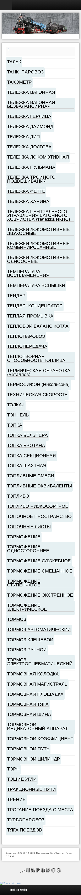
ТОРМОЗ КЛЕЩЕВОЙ (30, 639)
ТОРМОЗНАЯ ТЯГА (28, 704)
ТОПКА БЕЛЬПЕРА (27, 435)
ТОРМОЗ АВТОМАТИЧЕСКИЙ (39, 629)
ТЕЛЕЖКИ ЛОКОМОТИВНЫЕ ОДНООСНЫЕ (38, 259)
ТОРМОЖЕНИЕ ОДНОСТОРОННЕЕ (28, 548)
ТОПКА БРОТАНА (26, 445)
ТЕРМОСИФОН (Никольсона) (38, 384)
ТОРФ (13, 769)
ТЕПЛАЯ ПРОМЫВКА (30, 316)
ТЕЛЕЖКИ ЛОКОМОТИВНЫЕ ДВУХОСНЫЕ (38, 231)
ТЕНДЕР (16, 295)
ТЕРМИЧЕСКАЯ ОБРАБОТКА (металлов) (38, 372)
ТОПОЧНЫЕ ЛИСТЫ (29, 526)
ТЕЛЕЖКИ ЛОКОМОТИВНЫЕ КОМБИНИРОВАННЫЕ (38, 245)
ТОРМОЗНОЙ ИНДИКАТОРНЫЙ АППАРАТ (37, 726)
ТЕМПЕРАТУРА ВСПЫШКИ (36, 285)
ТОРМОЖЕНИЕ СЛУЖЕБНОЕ (39, 560)
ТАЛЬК (14, 61)
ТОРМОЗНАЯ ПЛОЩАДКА (35, 694)
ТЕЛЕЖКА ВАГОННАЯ (31, 92)
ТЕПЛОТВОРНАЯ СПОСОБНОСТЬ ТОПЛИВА (36, 358)
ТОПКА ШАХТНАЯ (26, 465)
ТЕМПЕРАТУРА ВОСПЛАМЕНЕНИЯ (28, 273)
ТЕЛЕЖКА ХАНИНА (28, 201)
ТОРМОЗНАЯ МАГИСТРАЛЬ (37, 684)
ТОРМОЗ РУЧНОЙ (27, 649)
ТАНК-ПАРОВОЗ (25, 71)
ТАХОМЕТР (19, 82)
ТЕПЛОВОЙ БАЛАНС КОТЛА (38, 326)
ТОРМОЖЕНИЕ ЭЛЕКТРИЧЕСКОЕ (27, 607)
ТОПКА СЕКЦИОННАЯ (31, 455)
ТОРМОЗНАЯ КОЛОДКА (33, 673)
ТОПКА (14, 425)
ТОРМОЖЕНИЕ (23, 536)
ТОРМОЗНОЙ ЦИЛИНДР (33, 759)
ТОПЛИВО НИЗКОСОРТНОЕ (37, 506)
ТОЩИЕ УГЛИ (22, 779)
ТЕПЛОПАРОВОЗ (26, 336)
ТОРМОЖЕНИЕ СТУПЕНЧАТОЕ (23, 583)
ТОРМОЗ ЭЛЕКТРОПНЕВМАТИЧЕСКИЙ (39, 661)
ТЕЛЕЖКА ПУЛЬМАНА (31, 167)
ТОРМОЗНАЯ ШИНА (29, 714)
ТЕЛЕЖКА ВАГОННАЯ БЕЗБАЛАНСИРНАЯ (31, 104)
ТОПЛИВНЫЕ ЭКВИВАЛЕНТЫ (39, 485)
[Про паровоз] (40, 870)
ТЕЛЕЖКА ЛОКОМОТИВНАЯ (38, 157)
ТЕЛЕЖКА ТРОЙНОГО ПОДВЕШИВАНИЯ (31, 179)
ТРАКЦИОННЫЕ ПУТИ (31, 789)
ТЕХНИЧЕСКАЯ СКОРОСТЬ (37, 394)
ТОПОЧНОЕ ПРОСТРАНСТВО (39, 516)
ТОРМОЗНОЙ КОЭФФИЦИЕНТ (40, 738)
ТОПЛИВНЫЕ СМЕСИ (30, 475)
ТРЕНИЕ (16, 799)
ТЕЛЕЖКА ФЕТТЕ (26, 191)
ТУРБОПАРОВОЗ (25, 819)
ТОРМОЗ (16, 619)
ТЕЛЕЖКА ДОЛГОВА (29, 146)
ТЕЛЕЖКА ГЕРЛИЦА (29, 116)
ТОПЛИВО (18, 496)
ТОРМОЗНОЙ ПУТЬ (28, 748)
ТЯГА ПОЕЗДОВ (24, 830)
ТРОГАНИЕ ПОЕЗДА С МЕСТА (40, 809)
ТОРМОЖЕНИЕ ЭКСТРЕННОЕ (40, 595)
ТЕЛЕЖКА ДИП (23, 136)
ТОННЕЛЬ (18, 414)
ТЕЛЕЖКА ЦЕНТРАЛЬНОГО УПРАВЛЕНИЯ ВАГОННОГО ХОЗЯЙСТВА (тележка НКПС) (38, 215)
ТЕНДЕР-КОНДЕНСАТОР (35, 305)
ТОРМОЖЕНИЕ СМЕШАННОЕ (39, 571)
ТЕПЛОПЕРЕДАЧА (27, 346)
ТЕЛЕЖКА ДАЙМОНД (30, 126)
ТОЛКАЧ (16, 404)
